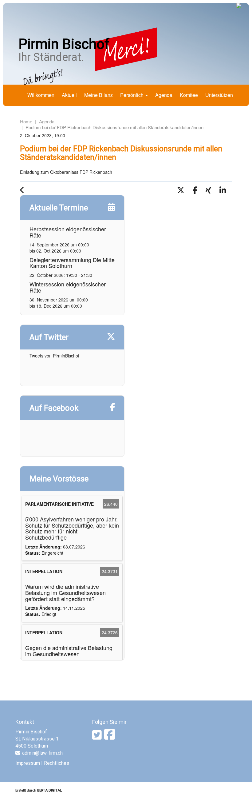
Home (26, 121)
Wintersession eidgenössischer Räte (68, 287)
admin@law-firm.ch (42, 753)
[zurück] (25, 191)
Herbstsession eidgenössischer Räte (68, 232)
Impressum (27, 763)
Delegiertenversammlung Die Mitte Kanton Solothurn (72, 263)
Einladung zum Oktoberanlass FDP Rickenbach (66, 172)
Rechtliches (56, 763)
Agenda (163, 94)
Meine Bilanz (98, 94)
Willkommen (40, 94)
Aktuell (69, 94)
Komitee (189, 94)
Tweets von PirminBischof (54, 356)
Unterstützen (219, 94)
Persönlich (132, 94)
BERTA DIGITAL (49, 790)
